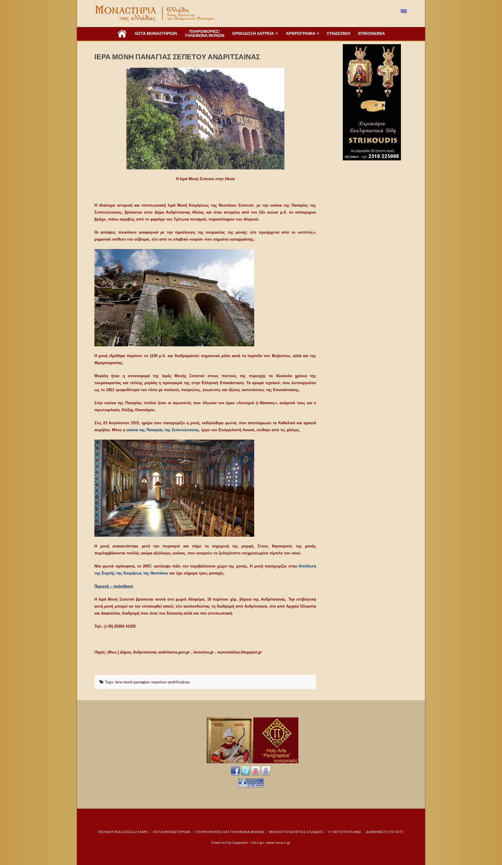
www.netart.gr (278, 842)
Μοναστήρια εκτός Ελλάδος (296, 832)
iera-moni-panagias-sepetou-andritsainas (152, 681)
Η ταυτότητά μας (345, 832)
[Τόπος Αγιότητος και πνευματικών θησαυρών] (155, 13)
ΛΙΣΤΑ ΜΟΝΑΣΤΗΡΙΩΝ (172, 832)
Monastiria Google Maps (123, 832)
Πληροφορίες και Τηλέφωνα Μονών (230, 832)
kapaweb (240, 842)
